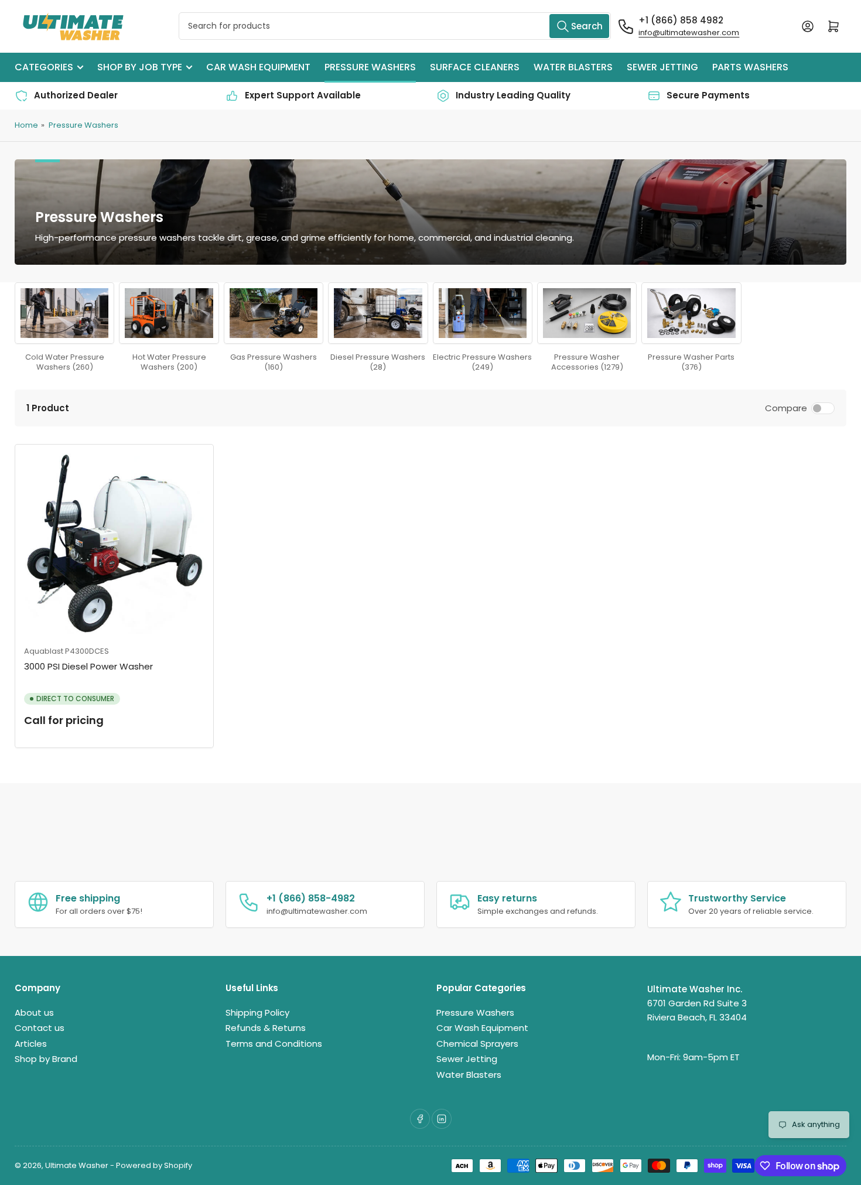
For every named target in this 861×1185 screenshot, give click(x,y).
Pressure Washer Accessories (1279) (587, 362)
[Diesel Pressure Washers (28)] (378, 313)
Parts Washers (750, 67)
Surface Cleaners (475, 67)
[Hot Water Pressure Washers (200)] (169, 313)
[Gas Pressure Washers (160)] (273, 313)
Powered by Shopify (154, 1165)
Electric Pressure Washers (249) (482, 362)
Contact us (39, 1028)
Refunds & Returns (266, 1028)
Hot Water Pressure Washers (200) (169, 362)
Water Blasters (573, 67)
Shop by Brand (46, 1059)
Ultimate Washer (76, 1165)
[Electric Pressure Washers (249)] (483, 313)
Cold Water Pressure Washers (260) (64, 362)
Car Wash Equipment (258, 67)
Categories (44, 67)
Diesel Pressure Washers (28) (377, 362)
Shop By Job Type (139, 67)
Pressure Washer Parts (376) (691, 362)
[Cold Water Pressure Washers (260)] (64, 313)
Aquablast (43, 651)
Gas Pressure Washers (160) (273, 362)
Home (26, 125)
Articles (31, 1043)
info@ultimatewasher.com (688, 32)
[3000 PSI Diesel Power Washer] (114, 543)
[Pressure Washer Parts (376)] (691, 313)
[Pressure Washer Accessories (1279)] (587, 313)
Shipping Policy (257, 1012)
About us (34, 1012)
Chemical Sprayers (477, 1043)
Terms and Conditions (274, 1043)
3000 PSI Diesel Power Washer (88, 666)
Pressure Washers (370, 67)
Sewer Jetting (662, 67)
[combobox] (395, 26)
